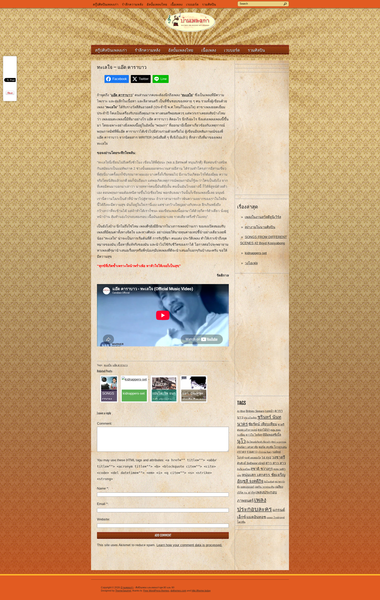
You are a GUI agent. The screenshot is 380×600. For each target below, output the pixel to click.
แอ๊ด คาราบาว (120, 365)
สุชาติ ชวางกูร (262, 469)
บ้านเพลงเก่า (127, 587)
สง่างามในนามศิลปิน (260, 227)
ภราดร (241, 451)
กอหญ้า (269, 411)
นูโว (241, 441)
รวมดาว (252, 451)
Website (103, 519)
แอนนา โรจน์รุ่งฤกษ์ (276, 517)
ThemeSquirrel (123, 590)
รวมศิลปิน (209, 4)
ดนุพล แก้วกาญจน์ (247, 430)
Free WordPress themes (156, 590)
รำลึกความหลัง (132, 4)
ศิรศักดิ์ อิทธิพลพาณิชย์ (251, 463)
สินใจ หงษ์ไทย (243, 469)
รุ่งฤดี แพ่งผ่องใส (252, 457)
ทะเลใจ (107, 365)
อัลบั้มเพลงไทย (157, 4)
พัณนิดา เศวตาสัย (247, 447)
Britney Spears (255, 411)
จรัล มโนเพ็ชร (250, 417)
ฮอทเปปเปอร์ (247, 487)
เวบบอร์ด (192, 4)
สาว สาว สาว (275, 463)
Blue (242, 411)
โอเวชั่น (241, 522)
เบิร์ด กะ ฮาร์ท (246, 492)
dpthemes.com (178, 590)
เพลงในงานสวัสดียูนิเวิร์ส (263, 217)
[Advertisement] (262, 133)
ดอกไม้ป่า (264, 429)
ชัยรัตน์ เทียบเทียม (262, 424)
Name (102, 488)
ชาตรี (281, 424)
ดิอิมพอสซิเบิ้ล (272, 434)
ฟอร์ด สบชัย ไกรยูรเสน (272, 447)
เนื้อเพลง (176, 4)
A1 (238, 411)
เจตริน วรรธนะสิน (265, 487)
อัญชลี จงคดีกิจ (250, 481)
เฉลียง (279, 486)
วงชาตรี (278, 457)
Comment (104, 423)
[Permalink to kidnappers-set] (134, 379)
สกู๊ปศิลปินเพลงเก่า (105, 4)
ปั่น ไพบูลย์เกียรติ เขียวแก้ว (258, 442)
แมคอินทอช (256, 517)
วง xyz (266, 457)
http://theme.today (201, 590)
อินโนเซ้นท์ (269, 481)
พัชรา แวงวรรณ (278, 442)
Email (102, 504)
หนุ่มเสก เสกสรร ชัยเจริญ (263, 475)
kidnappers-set (256, 253)
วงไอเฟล (251, 263)
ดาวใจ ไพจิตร (254, 434)
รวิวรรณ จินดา (265, 452)
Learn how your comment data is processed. (189, 545)
